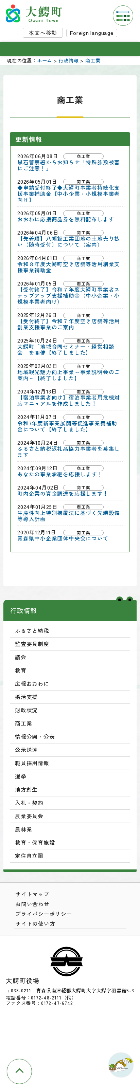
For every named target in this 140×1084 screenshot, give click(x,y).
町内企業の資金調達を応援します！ (63, 494)
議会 (21, 657)
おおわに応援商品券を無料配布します (65, 219)
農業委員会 (29, 816)
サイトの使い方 (35, 923)
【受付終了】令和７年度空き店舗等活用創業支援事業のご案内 (68, 324)
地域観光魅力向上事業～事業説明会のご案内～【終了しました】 (68, 375)
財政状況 (26, 710)
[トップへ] (19, 1071)
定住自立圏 (29, 856)
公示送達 (26, 750)
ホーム (44, 60)
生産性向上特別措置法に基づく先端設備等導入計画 (68, 516)
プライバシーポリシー (43, 914)
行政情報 (68, 60)
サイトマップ (32, 894)
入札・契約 (29, 803)
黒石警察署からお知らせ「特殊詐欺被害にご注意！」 (68, 165)
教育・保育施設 (35, 842)
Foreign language (91, 33)
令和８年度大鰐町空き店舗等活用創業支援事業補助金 (68, 267)
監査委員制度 (32, 644)
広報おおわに (32, 683)
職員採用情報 (32, 763)
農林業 (23, 829)
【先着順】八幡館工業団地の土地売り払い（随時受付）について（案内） (68, 242)
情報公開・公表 (35, 736)
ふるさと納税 (32, 631)
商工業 (92, 60)
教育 (21, 670)
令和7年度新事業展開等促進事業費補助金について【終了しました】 (67, 426)
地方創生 (26, 789)
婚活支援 (26, 697)
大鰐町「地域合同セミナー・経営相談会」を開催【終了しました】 (65, 350)
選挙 (21, 776)
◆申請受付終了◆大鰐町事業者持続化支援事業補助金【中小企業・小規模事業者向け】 (68, 194)
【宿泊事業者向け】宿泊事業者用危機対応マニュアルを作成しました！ (68, 400)
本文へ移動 (43, 33)
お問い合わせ (32, 904)
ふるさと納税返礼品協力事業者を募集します (68, 452)
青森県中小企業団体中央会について (63, 538)
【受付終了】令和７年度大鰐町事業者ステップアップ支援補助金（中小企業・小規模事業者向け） (68, 296)
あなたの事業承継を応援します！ (60, 474)
